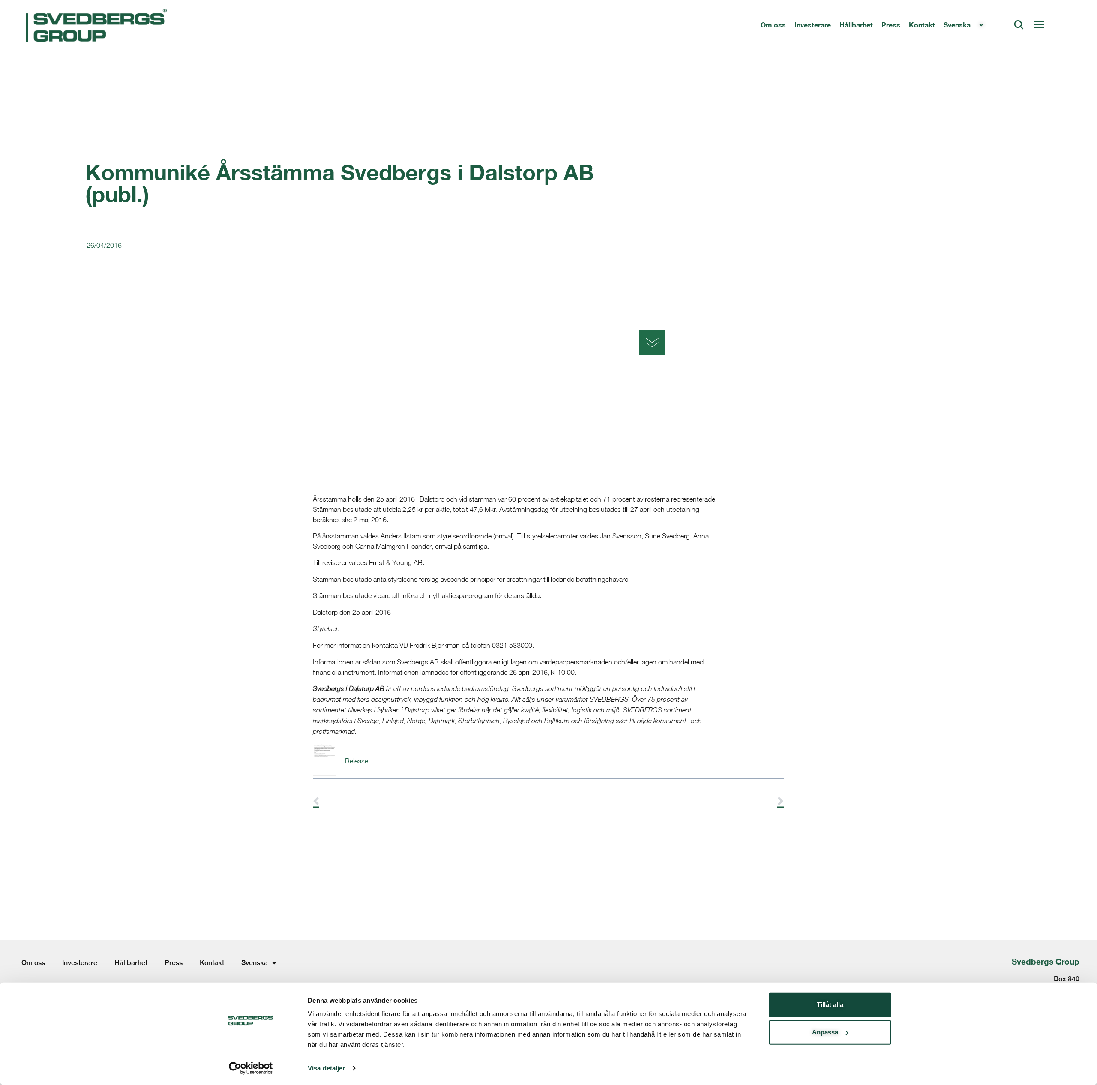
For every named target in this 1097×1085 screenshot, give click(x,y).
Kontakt (922, 25)
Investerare (812, 25)
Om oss (773, 25)
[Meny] (1038, 24)
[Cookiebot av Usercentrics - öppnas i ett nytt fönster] (250, 1068)
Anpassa (825, 1032)
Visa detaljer (326, 1068)
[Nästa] (666, 801)
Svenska (957, 25)
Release (356, 761)
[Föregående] (430, 801)
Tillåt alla (830, 1004)
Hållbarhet (856, 25)
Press (890, 25)
